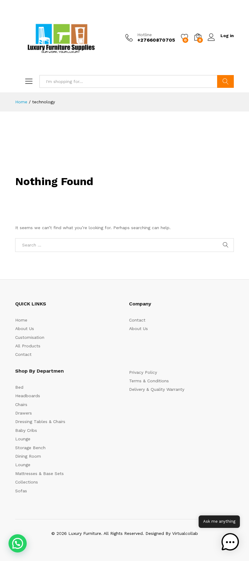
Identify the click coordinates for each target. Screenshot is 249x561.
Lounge (22, 438)
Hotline (144, 34)
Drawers (23, 413)
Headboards (27, 395)
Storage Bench (30, 447)
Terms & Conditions (149, 380)
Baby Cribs (26, 430)
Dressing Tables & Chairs (40, 421)
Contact (23, 354)
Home (21, 320)
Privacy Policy (143, 372)
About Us (24, 328)
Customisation (29, 337)
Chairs (21, 404)
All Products (27, 345)
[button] (18, 543)
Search (225, 81)
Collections (26, 482)
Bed (19, 387)
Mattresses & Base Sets (39, 473)
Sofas (21, 490)
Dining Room (28, 456)
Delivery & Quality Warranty (156, 389)
